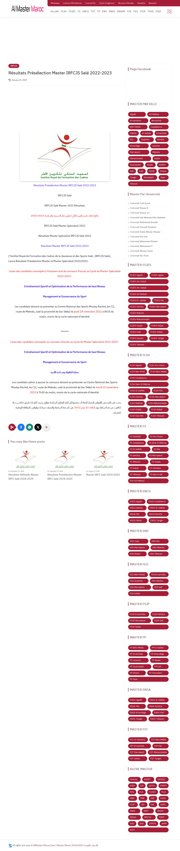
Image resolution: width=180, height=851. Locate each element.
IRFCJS (14, 65)
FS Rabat (134, 468)
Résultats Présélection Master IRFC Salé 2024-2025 (64, 477)
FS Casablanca (137, 442)
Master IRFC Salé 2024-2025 (103, 475)
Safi (132, 171)
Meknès (156, 152)
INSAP (160, 810)
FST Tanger (155, 758)
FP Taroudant (155, 672)
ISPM (163, 823)
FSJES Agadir (136, 275)
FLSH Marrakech (157, 396)
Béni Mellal (135, 126)
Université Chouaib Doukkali (143, 227)
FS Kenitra (135, 455)
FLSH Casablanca (138, 378)
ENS (104, 11)
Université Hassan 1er (140, 213)
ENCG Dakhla (136, 507)
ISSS (132, 829)
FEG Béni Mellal (137, 574)
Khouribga (135, 145)
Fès (131, 139)
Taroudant (148, 177)
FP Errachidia (136, 654)
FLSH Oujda (135, 409)
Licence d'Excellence (72, 3)
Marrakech (135, 152)
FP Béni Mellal (136, 647)
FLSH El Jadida (137, 390)
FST (93, 11)
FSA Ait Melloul (137, 480)
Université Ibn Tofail (139, 256)
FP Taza (133, 679)
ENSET (147, 779)
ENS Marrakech (137, 547)
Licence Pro (90, 3)
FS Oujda (156, 461)
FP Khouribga (157, 654)
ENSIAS (161, 779)
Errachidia (161, 133)
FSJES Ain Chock (138, 281)
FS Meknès (135, 461)
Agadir (133, 114)
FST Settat (135, 758)
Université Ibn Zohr (139, 236)
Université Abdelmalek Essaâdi (144, 222)
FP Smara (134, 672)
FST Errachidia (137, 746)
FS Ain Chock (156, 436)
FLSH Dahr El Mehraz (140, 384)
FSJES (72, 11)
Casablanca (156, 126)
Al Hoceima (135, 120)
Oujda (150, 164)
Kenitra (160, 139)
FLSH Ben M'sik (137, 371)
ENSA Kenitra (155, 706)
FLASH (152, 792)
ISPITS (152, 823)
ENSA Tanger (136, 718)
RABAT (162, 164)
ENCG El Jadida (157, 507)
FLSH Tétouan (157, 415)
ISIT (142, 823)
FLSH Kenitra (136, 396)
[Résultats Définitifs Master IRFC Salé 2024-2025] (25, 459)
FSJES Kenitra (137, 306)
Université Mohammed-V (141, 246)
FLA (141, 792)
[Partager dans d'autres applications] (46, 427)
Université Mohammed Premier (144, 241)
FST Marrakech (137, 752)
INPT (146, 810)
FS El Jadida (136, 449)
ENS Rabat (135, 553)
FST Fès (158, 746)
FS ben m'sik (156, 474)
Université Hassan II (139, 208)
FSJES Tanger (157, 338)
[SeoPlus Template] (10, 845)
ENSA (112, 11)
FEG (135, 11)
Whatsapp (55, 3)
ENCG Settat (136, 520)
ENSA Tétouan (157, 718)
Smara (163, 171)
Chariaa (133, 779)
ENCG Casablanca (157, 501)
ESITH (152, 785)
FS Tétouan (135, 474)
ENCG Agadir (136, 501)
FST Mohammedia (158, 752)
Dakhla (133, 133)
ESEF (158, 11)
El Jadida (146, 133)
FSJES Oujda (136, 325)
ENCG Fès (134, 514)
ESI (142, 785)
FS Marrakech (156, 455)
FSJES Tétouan (137, 344)
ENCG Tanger (156, 520)
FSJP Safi (158, 620)
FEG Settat (135, 593)
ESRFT (163, 785)
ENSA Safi (159, 712)
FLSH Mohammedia (157, 403)
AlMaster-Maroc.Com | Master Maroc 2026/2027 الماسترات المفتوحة (65, 845)
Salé (141, 171)
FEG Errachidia (158, 574)
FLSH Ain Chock (157, 365)
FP (98, 11)
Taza (162, 177)
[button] (21, 427)
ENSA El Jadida (157, 700)
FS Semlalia (155, 468)
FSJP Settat (135, 626)
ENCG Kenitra (155, 514)
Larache (156, 145)
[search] (169, 11)
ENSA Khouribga (138, 712)
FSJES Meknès (137, 313)
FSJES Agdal (157, 275)
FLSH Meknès (136, 403)
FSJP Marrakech (138, 620)
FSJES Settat (156, 332)
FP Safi (158, 666)
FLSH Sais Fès (136, 415)
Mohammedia (136, 158)
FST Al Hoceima (137, 739)
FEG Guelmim (136, 580)
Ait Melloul (154, 114)
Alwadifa (141, 3)
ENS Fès (155, 541)
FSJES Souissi (136, 338)
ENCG (86, 11)
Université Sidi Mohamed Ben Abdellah (147, 217)
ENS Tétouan (156, 553)
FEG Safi (158, 587)
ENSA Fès (134, 706)
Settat (152, 171)
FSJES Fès (159, 300)
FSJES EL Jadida (138, 300)
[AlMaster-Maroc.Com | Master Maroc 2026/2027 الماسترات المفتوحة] (27, 8)
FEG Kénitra (157, 580)
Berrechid (156, 120)
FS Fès (157, 449)
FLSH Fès (158, 390)
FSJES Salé (135, 332)
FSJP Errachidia (137, 614)
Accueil (55, 11)
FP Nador (156, 660)
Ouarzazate (135, 164)
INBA (132, 810)
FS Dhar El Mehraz (158, 442)
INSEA (133, 817)
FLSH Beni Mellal (158, 371)
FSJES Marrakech (157, 306)
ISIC (132, 823)
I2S (142, 804)
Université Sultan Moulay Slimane (145, 232)
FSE (129, 11)
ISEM (161, 817)
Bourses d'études (126, 3)
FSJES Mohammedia (139, 319)
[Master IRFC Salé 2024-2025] (103, 459)
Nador (157, 158)
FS (79, 11)
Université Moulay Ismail (141, 251)
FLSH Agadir (136, 365)
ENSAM (121, 11)
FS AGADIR (135, 436)
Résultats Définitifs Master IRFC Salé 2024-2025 (23, 477)
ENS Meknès (158, 547)
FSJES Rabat (157, 325)
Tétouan (134, 183)
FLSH (64, 11)
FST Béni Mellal (158, 739)
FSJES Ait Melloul (138, 294)
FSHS (151, 11)
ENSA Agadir (136, 700)
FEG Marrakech (137, 587)
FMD (132, 798)
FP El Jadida (158, 647)
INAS (163, 804)
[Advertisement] (90, 42)
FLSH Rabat (156, 409)
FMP (142, 798)
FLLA (163, 792)
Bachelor (153, 3)
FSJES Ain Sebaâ (138, 287)
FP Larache (135, 660)
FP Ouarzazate (137, 666)
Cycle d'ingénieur (107, 3)
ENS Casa (134, 541)
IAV (152, 804)
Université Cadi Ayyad (140, 203)
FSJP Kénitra (158, 614)
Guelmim (145, 139)
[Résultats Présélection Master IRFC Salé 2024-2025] (64, 459)
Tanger (133, 177)
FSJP (143, 11)
